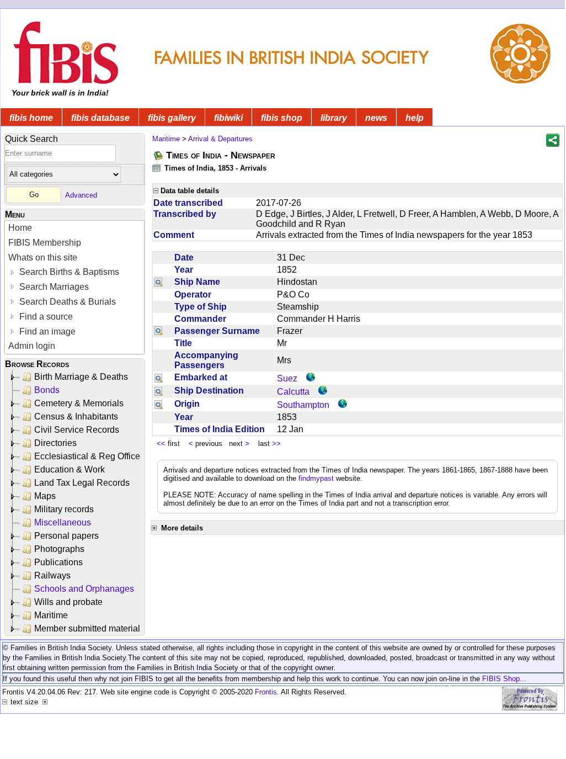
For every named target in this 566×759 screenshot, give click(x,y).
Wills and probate (68, 602)
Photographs (59, 549)
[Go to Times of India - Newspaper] (159, 155)
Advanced (81, 194)
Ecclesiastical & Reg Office (87, 456)
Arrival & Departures (220, 139)
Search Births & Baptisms (68, 272)
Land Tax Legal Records (82, 482)
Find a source (45, 316)
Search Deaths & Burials (66, 301)
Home (20, 227)
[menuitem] (74, 228)
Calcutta (293, 391)
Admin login (31, 346)
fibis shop (281, 118)
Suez (287, 378)
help (414, 118)
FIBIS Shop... (504, 679)
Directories (55, 443)
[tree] (75, 502)
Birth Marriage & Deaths (81, 376)
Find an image (46, 331)
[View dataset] (157, 167)
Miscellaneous (62, 522)
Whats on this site (42, 257)
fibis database (100, 118)
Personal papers (66, 535)
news (376, 118)
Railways (52, 575)
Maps (45, 496)
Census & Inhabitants (76, 416)
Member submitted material (87, 628)
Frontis (266, 692)
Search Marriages (53, 286)
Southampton (303, 405)
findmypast (316, 478)
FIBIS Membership (44, 242)
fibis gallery (172, 118)
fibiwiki (228, 118)
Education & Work (69, 469)
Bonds (47, 390)
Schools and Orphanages (84, 588)
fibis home (31, 118)
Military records (64, 509)
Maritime (51, 615)
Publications (58, 562)
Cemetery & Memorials (79, 403)
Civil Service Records (76, 429)
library (334, 118)
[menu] (74, 287)
